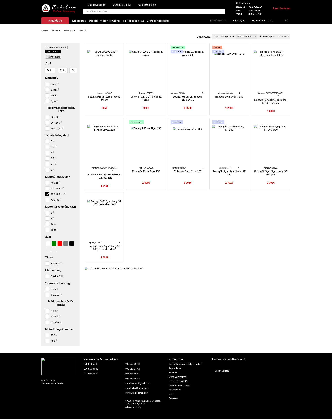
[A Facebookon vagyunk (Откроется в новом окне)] (175, 20)
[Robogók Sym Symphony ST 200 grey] (271, 142)
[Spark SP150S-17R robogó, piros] (146, 67)
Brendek (93, 20)
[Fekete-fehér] (48, 249)
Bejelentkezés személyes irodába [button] (185, 364)
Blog (171, 394)
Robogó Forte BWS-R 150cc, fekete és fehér (270, 101)
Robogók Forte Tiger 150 (146, 171)
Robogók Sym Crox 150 (187, 171)
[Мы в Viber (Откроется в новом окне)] (192, 20)
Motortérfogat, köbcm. (59, 329)
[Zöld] (54, 243)
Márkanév (51, 77)
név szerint (283, 36)
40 (202, 93)
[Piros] (60, 243)
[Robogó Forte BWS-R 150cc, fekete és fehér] (271, 67)
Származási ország (57, 283)
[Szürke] (65, 243)
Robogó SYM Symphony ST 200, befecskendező (104, 248)
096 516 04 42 (122, 4)
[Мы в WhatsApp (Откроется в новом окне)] (200, 20)
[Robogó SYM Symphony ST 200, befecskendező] (104, 216)
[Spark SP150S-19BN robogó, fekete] (104, 67)
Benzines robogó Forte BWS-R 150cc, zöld (104, 176)
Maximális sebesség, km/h (61, 109)
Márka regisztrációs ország (61, 303)
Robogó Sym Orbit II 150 (229, 96)
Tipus (49, 257)
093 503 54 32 (147, 4)
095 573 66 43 (96, 4)
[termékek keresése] (222, 11)
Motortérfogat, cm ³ (57, 176)
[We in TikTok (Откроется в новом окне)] (184, 20)
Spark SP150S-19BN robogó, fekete (104, 98)
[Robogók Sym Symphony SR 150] (229, 142)
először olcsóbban (246, 36)
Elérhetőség (53, 270)
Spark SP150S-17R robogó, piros (146, 98)
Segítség (173, 398)
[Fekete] (71, 243)
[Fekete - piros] (54, 249)
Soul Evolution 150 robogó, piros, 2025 (188, 98)
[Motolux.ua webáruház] (59, 366)
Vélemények (175, 389)
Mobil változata (221, 371)
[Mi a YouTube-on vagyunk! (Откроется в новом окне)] (188, 20)
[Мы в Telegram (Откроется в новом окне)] (196, 20)
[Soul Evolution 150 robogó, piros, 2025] (188, 67)
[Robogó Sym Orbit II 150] (229, 67)
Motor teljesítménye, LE (60, 206)
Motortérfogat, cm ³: (56, 47)
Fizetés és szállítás (133, 20)
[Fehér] (48, 243)
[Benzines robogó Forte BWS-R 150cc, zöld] (104, 142)
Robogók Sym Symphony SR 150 (229, 173)
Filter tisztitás (53, 56)
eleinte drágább (266, 36)
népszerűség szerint (224, 36)
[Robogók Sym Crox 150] (188, 142)
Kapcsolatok (79, 20)
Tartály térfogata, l (57, 135)
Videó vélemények (110, 20)
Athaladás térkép (133, 407)
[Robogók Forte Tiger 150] (146, 142)
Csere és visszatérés (158, 20)
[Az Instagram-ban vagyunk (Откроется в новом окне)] (180, 20)
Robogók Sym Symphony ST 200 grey (270, 173)
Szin (48, 236)
